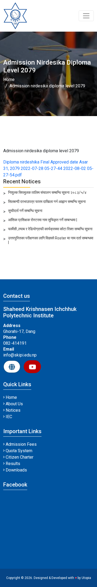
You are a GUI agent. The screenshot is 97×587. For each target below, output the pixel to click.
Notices (12, 410)
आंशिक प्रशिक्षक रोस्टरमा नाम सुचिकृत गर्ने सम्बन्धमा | (42, 220)
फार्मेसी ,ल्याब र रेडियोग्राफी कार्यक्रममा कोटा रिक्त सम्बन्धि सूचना (50, 229)
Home (9, 79)
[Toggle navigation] (86, 15)
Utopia (86, 578)
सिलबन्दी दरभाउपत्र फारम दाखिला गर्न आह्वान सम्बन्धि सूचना (47, 201)
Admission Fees (21, 444)
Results (12, 463)
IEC (8, 416)
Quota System (18, 450)
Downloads (16, 470)
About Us (14, 403)
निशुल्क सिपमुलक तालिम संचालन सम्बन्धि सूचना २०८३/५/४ (47, 192)
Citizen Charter (19, 457)
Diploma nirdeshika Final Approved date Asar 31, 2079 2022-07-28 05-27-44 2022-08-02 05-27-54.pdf (48, 168)
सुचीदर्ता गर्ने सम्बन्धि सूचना (25, 211)
